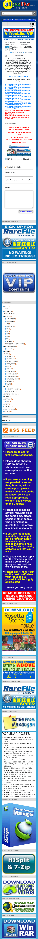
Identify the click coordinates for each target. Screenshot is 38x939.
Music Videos (11, 391)
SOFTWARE (7, 399)
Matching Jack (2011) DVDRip (14, 776)
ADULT (6, 306)
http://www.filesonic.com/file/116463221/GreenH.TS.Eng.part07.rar (18, 103)
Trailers (9, 381)
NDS (7, 329)
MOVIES (6, 354)
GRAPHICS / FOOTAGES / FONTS (14, 344)
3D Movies (9, 356)
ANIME (6, 309)
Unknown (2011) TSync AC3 (25, 43)
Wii (7, 339)
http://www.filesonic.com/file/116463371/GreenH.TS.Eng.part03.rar (18, 91)
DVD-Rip (9, 369)
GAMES (6, 324)
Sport (6, 404)
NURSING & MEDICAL (10, 394)
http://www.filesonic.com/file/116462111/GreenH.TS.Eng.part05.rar (18, 97)
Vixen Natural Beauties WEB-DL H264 (16, 743)
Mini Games (10, 326)
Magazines (10, 321)
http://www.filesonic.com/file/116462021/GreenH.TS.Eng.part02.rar (18, 88)
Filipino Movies (11, 374)
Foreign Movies (11, 376)
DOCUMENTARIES (9, 314)
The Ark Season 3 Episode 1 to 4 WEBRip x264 (19, 780)
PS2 (7, 334)
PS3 (7, 336)
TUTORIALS (8, 406)
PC (7, 331)
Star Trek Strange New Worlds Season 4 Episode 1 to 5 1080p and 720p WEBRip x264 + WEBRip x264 (19, 786)
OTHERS (7, 396)
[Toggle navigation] (4, 24)
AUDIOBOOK (8, 311)
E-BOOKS (7, 316)
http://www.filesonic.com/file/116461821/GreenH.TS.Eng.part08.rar (18, 107)
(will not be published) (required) (17, 180)
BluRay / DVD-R (11, 361)
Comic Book (10, 319)
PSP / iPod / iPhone (12, 379)
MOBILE (6, 351)
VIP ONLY (7, 411)
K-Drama (9, 349)
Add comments (28, 52)
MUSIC (6, 386)
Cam (7, 366)
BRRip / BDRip (10, 364)
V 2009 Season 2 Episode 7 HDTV (10, 43)
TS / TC (8, 384)
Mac (7, 401)
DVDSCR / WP (10, 371)
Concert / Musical (13, 389)
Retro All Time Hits (10, 778)
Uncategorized (9, 409)
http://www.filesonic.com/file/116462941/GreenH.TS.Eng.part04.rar (18, 94)
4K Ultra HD (10, 359)
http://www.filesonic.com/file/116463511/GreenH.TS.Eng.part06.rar (18, 100)
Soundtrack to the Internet (13, 760)
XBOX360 (9, 341)
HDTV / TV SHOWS (10, 346)
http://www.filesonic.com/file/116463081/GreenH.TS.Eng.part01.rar (18, 85)
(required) (10, 173)
